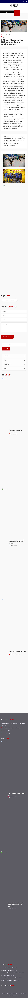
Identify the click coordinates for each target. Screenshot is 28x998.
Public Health (7, 364)
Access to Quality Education (9, 975)
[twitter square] (24, 1)
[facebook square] (21, 1)
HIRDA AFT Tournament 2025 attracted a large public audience (17, 541)
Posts (5, 360)
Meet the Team (9, 993)
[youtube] (26, 1)
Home (3, 993)
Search (6, 349)
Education (7, 356)
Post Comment (7, 337)
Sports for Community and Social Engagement (13, 972)
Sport (4, 37)
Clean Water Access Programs (10, 967)
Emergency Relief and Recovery (10, 970)
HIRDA (14, 6)
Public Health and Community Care (11, 980)
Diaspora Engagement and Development (12, 977)
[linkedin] (22, 1)
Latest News (17, 993)
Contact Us (23, 993)
